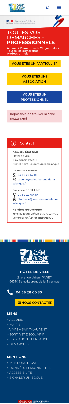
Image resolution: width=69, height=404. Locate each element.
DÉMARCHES (19, 344)
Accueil (12, 48)
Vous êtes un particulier (35, 63)
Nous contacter (37, 303)
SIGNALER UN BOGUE (26, 377)
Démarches (28, 48)
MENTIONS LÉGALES (24, 363)
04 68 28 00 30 (28, 194)
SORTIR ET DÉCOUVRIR (26, 334)
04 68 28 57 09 (28, 174)
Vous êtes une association (35, 79)
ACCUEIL (16, 319)
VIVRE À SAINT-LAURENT (28, 329)
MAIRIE (14, 324)
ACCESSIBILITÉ (20, 372)
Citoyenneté (48, 48)
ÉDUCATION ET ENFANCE (28, 339)
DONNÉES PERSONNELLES (30, 368)
